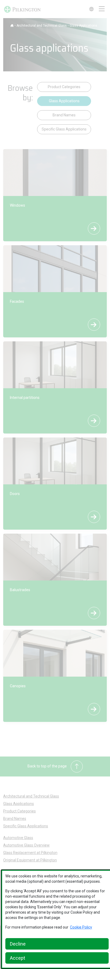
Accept (17, 958)
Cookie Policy (81, 927)
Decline (18, 944)
